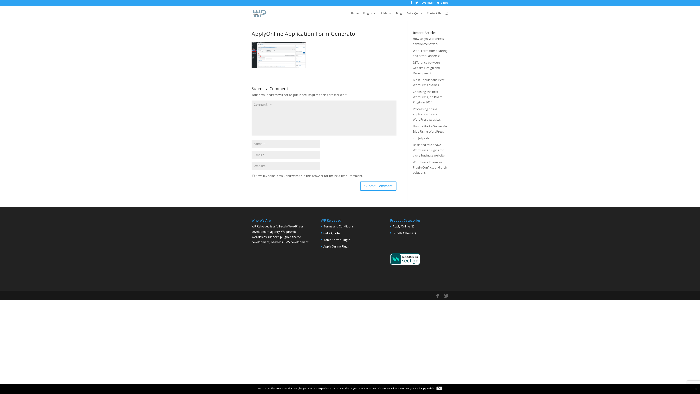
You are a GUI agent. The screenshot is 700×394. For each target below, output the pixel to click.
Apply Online (401, 226)
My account (427, 3)
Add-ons (386, 13)
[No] (695, 389)
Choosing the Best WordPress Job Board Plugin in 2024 (427, 97)
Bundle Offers (402, 233)
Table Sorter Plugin (336, 240)
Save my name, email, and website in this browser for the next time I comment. (309, 176)
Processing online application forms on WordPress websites (427, 114)
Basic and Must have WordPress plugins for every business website (429, 150)
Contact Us (434, 13)
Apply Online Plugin (336, 246)
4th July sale (421, 138)
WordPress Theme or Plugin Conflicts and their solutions (430, 167)
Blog (399, 13)
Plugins (367, 13)
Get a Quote (414, 13)
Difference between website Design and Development (426, 68)
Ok (439, 388)
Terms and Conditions (338, 226)
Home (355, 13)
